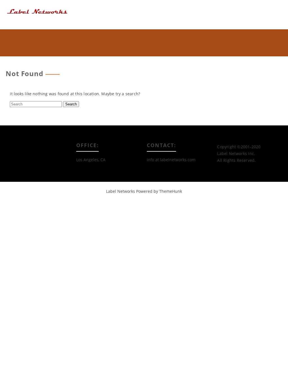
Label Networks (120, 191)
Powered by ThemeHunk (159, 191)
